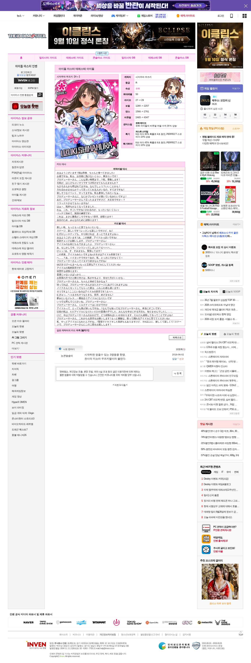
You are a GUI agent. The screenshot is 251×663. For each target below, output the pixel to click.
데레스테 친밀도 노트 (23, 243)
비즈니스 (77, 634)
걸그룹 (15, 380)
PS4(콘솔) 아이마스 (22, 173)
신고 (181, 359)
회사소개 (63, 634)
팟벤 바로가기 (19, 363)
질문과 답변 (18, 167)
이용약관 (90, 634)
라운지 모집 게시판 (21, 178)
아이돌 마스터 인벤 (26, 66)
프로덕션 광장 (19, 189)
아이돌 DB (17, 226)
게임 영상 (17, 396)
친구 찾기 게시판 (20, 184)
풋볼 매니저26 (19, 435)
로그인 (221, 15)
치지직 (15, 369)
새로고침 (233, 281)
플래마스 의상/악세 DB (23, 232)
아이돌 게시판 (19, 195)
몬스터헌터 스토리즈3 (23, 418)
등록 (178, 373)
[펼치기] (85, 330)
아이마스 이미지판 (21, 146)
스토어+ (236, 128)
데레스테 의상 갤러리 (23, 248)
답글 (174, 359)
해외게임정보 (19, 391)
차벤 (14, 374)
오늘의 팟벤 (18, 332)
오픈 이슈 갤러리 (20, 321)
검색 (40, 95)
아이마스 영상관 (20, 141)
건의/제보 (17, 200)
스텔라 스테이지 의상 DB (24, 237)
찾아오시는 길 (171, 634)
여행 (14, 385)
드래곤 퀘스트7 (19, 429)
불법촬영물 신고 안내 (150, 634)
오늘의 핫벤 (18, 326)
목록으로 (177, 337)
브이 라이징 (18, 407)
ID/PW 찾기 (33, 88)
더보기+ (236, 88)
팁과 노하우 (18, 135)
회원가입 (18, 88)
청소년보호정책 (128, 634)
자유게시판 (17, 162)
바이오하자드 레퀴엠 (22, 424)
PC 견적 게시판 (20, 343)
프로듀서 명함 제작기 (23, 254)
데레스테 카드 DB (21, 215)
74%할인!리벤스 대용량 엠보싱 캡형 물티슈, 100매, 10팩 (220, 437)
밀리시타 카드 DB (21, 221)
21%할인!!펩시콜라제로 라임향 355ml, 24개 (220, 443)
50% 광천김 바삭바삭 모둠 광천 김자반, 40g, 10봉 (220, 449)
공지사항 (187, 634)
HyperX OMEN (19, 402)
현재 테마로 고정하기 (23, 269)
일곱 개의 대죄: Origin (23, 413)
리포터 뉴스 (18, 124)
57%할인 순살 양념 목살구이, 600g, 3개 (220, 455)
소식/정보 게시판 (20, 130)
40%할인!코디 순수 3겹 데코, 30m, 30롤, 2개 (220, 431)
